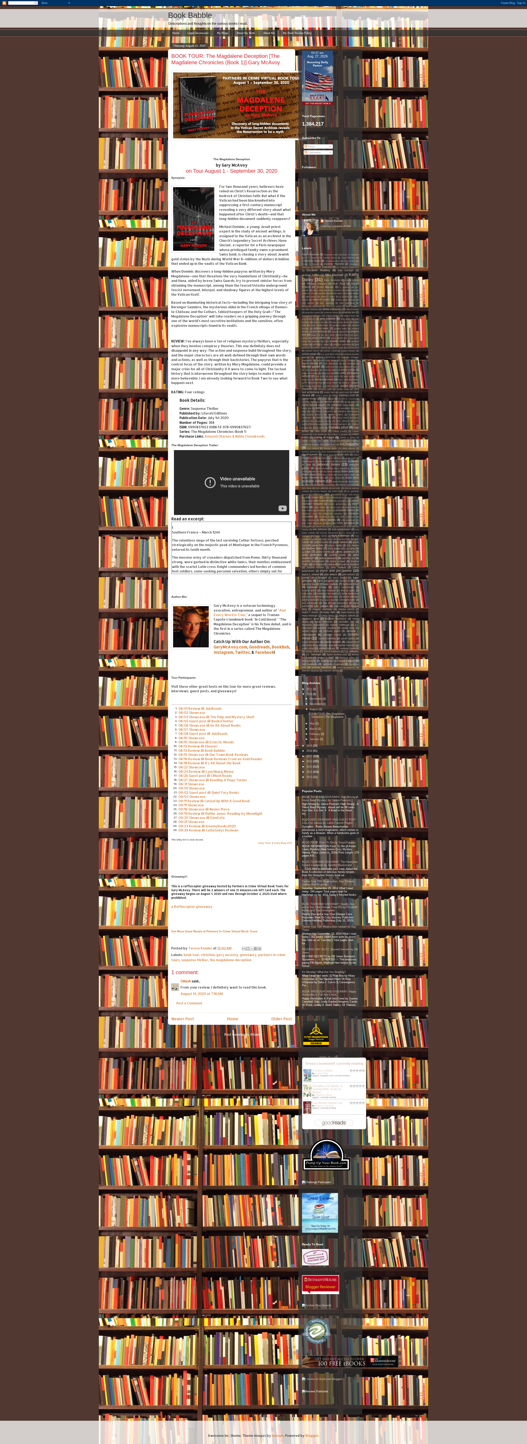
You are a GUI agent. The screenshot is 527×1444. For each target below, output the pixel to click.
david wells (350, 458)
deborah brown (328, 464)
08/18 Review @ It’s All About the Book (209, 763)
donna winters (320, 491)
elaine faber (319, 507)
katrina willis (309, 590)
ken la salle (348, 590)
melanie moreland (335, 618)
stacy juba (308, 648)
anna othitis (319, 337)
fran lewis (327, 539)
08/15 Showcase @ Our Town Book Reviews (213, 754)
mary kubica (348, 612)
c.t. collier (326, 386)
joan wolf (332, 564)
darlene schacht (309, 452)
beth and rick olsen (334, 367)
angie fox (316, 335)
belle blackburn (330, 363)
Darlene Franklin (334, 264)
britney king (317, 383)
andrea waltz (340, 328)
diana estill (332, 471)
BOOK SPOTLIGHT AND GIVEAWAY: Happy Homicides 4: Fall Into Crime (329, 993)
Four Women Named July (327, 1102)
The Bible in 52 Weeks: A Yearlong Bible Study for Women (327, 1089)
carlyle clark (329, 392)
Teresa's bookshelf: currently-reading (334, 1063)
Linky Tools (264, 843)
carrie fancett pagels (314, 405)
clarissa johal (338, 427)
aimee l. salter (328, 296)
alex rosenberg (347, 303)
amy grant (346, 319)
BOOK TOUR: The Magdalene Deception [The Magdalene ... (328, 715)
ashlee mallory (320, 348)
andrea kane (321, 328)
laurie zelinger (351, 596)
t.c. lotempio (313, 654)
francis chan (343, 539)
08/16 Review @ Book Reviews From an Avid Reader (220, 759)
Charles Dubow (332, 261)
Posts (311, 146)
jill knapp (318, 564)
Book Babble (190, 15)
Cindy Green (350, 261)
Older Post (281, 1018)
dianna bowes (329, 485)
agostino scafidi (325, 293)
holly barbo (334, 548)
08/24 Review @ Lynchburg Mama (205, 771)
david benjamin (348, 452)
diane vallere (315, 481)
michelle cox (346, 621)
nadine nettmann (340, 624)
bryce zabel (311, 386)
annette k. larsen (321, 344)
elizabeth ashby (324, 510)
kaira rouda (340, 577)
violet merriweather (346, 667)
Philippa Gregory (317, 283)
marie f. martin (310, 612)
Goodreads (256, 436)
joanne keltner (315, 567)
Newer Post (182, 1018)
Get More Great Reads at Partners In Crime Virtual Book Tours (214, 931)
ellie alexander (348, 520)
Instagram (223, 652)
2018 (309, 750)
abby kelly (318, 290)
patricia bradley (327, 628)
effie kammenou (340, 501)
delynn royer (317, 471)
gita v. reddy (335, 545)
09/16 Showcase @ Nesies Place (204, 809)
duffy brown (311, 497)
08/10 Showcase (191, 738)
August (314, 709)
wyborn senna (331, 670)
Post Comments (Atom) (242, 1034)
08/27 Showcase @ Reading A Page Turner (212, 780)
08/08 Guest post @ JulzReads (203, 733)
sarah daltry (347, 638)
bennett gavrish (311, 366)
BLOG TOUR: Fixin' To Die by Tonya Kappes (329, 842)
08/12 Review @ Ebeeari (197, 746)
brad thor (306, 379)
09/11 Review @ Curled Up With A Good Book (214, 801)
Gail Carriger (346, 270)
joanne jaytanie (350, 564)
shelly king (312, 645)
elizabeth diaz (309, 513)
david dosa (328, 455)
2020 (309, 694)
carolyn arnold (332, 401)
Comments (314, 152)
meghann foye (310, 618)
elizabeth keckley (327, 517)
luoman (278, 1435)
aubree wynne (312, 351)
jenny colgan (337, 561)
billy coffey (340, 373)
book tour (191, 955)
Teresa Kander (334, 220)
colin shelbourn (320, 434)
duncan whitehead (332, 497)
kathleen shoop (316, 587)
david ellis (343, 454)
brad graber (349, 376)
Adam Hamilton (310, 254)
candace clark (325, 389)
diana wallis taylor (346, 475)
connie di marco (324, 437)
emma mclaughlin (324, 526)
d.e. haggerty (349, 444)
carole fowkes (327, 399)
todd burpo (327, 661)
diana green (348, 471)
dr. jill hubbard (334, 494)
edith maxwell (320, 500)
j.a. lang (350, 548)
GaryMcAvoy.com (230, 646)
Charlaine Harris (311, 260)
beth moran (353, 367)
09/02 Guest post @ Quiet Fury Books (208, 792)
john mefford (338, 567)
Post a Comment (189, 1003)
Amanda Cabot (331, 254)
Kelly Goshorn (332, 280)
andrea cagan (340, 325)
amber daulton (333, 316)
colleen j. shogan (339, 434)
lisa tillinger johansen (335, 603)
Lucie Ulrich (352, 280)
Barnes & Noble (232, 436)
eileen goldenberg (338, 504)
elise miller (350, 507)
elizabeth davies (345, 510)
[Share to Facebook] (256, 949)
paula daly (348, 628)
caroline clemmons (311, 402)
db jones (343, 461)
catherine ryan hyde (342, 405)
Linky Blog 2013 (283, 843)
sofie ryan (327, 645)
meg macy (328, 615)
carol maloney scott (343, 395)
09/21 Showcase (191, 821)
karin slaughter (325, 580)
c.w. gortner (341, 385)
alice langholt (352, 306)
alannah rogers (321, 299)
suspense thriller (194, 960)
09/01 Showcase (191, 788)
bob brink (320, 376)
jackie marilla (323, 551)
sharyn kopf (352, 642)
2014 (309, 771)
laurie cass (332, 596)
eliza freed (307, 510)
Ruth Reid (339, 283)
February (315, 733)
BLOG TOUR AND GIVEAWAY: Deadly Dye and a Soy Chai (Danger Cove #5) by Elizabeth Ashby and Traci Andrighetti (330, 907)
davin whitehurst (327, 461)
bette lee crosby (309, 373)
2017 (309, 756)
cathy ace (306, 408)
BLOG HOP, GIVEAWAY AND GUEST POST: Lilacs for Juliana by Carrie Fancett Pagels (329, 821)
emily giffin (307, 526)
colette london (340, 431)
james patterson (345, 551)
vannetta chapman (333, 664)
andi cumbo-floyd (319, 325)
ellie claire (307, 523)
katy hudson (329, 590)
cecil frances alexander (322, 411)
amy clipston (328, 318)
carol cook (344, 392)
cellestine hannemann (348, 411)
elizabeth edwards (332, 513)
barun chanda (310, 363)
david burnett (310, 454)
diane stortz (352, 477)
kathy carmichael (344, 587)
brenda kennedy (324, 379)
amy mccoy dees (340, 322)
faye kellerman (341, 535)
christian (208, 955)
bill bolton (326, 373)
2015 (309, 766)
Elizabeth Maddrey (318, 270)
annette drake (338, 341)
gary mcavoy (227, 955)
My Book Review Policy (297, 33)
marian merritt (346, 609)
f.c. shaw (347, 533)
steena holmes (326, 648)
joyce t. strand (310, 574)
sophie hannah (346, 645)
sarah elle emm (310, 642)
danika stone (330, 448)
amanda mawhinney (311, 316)
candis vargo (342, 389)
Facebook (264, 652)
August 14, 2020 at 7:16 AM (202, 993)
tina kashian (309, 661)
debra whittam (322, 468)
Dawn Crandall (323, 267)
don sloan (307, 488)
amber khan (350, 316)
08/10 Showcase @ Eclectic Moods (206, 742)
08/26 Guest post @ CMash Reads (205, 775)
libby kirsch (324, 600)
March (314, 728)
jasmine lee (348, 558)
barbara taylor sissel (326, 360)
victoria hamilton (321, 667)
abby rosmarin (334, 290)
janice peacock (328, 558)
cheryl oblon (343, 418)
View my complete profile (336, 226)
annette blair (318, 341)
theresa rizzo (346, 657)
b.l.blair (336, 354)
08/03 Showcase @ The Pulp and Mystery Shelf (216, 717)
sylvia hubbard (332, 651)
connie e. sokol (347, 437)
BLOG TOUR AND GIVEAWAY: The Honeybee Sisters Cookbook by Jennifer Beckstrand (330, 863)
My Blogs (222, 33)
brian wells (343, 379)
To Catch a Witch (322, 1070)
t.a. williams (352, 651)
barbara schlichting (325, 357)
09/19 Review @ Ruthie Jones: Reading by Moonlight (220, 813)
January (315, 739)
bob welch (334, 376)
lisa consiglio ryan (344, 599)
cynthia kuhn (329, 444)
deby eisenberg (341, 468)
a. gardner (344, 287)
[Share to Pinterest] (260, 949)
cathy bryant (323, 408)
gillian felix (318, 545)
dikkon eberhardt (347, 485)
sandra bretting (327, 638)
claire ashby (318, 428)
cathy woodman (342, 408)
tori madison (309, 664)
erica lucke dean (344, 526)
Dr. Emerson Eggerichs (348, 267)
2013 (309, 777)
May (313, 723)
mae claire (340, 606)
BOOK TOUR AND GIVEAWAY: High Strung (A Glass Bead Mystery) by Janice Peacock (330, 798)
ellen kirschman (347, 517)
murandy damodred (313, 624)
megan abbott (347, 615)
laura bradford (314, 596)
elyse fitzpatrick (324, 523)
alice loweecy (311, 309)
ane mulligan (319, 331)
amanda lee (348, 312)
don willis (320, 488)
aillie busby (310, 296)
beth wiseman (312, 370)
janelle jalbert (337, 554)
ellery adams (328, 519)
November (316, 703)
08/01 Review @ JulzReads (200, 708)
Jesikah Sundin (311, 275)
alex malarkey (327, 303)
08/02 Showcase (191, 712)
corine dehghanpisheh (334, 441)
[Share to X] (252, 949)
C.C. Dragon (312, 258)
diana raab (327, 475)
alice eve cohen (334, 306)
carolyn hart (350, 402)
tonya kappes (346, 660)
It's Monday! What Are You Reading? (324, 972)
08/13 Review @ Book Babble (201, 750)
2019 (309, 745)
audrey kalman (348, 351)
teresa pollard (326, 657)
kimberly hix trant (327, 593)
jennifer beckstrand (313, 561)
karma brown (347, 580)
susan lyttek (312, 651)
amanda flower (331, 312)
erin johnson (320, 529)
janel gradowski (312, 554)
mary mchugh (309, 615)
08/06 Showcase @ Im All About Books (209, 725)
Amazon (211, 436)
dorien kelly (337, 491)
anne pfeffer (337, 338)
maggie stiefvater (322, 609)
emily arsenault (345, 523)
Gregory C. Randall (324, 1105)
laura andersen (350, 593)
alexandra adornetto (312, 306)
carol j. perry (322, 395)
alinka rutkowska (332, 309)
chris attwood (342, 421)
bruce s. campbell (350, 383)
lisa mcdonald (310, 603)
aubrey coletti (330, 351)
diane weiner (338, 481)
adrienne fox (308, 293)
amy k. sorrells (321, 322)
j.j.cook (306, 551)
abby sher (351, 290)
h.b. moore (353, 545)
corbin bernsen (309, 441)
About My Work (246, 33)
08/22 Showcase (191, 767)
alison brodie (352, 309)
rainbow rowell (332, 634)
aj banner (344, 296)
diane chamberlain (312, 477)
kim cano (307, 593)
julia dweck (330, 574)
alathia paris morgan (345, 300)
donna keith (334, 488)
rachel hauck (309, 631)
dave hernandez (329, 452)
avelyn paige (309, 354)
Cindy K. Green (310, 264)
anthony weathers (342, 344)
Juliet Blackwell (334, 275)
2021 (309, 689)
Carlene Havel (330, 258)
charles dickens (314, 414)
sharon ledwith (332, 641)
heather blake (314, 548)
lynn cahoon (321, 606)
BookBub (280, 646)
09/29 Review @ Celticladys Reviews (208, 830)
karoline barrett (310, 584)
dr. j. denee (317, 494)
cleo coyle (321, 431)
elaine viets (335, 507)
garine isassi (321, 542)
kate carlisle (330, 584)
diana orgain (309, 474)
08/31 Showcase (191, 784)
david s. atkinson (333, 458)
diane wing (354, 481)
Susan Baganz (325, 287)
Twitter (242, 652)
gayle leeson (340, 542)
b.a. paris (325, 354)
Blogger (312, 1435)
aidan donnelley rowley (348, 293)
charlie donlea (335, 414)
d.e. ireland (313, 448)
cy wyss (315, 444)
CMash (186, 981)
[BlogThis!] (248, 949)
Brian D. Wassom (350, 254)
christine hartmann (338, 424)
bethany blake (330, 370)
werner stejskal (310, 670)
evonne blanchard (329, 533)
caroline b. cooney (347, 399)
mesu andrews (323, 621)
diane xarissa (311, 485)
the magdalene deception (230, 960)
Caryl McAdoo (348, 258)
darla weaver (348, 448)
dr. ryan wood (352, 494)
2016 (309, 761)
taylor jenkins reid (337, 654)
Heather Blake (322, 1073)
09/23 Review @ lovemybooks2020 (207, 826)
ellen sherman (309, 520)
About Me (269, 33)
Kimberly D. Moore (323, 1095)
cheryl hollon (323, 417)
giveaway (248, 955)
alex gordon (308, 303)
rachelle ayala (331, 631)
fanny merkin (321, 536)
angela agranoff (339, 331)
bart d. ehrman (348, 360)
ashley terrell (337, 348)
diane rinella (335, 478)
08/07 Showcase (191, 729)
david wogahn (308, 461)
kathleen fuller (351, 584)
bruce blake (332, 383)
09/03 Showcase (191, 796)
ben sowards (349, 363)
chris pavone (319, 424)
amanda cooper (312, 312)
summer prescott (349, 648)
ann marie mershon (334, 335)
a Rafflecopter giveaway (191, 906)
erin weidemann (341, 529)
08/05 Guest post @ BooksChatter (205, 721)
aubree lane (353, 348)
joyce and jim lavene (336, 570)
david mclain (316, 458)
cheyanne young (323, 421)
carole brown (309, 398)
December (316, 698)
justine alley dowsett (314, 577)
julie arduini (348, 574)
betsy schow (348, 369)
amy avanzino (309, 319)
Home (175, 33)
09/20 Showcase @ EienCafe (201, 817)
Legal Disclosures (198, 33)
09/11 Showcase (191, 805)
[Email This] (244, 949)
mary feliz (329, 612)
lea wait (310, 599)
